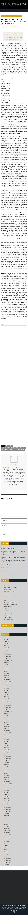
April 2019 (6, 824)
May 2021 (6, 771)
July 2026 (6, 639)
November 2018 (7, 834)
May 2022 (6, 745)
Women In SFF (7, 615)
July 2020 (6, 792)
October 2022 (7, 735)
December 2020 (7, 781)
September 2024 (8, 686)
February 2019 (7, 828)
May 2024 (6, 694)
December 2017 (7, 858)
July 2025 (6, 664)
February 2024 (7, 701)
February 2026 (7, 650)
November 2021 (7, 758)
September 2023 (8, 711)
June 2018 (6, 845)
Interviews (6, 598)
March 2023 (6, 724)
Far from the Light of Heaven (8, 447)
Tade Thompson (20, 449)
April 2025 (6, 671)
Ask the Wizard (7, 585)
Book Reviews (4, 16)
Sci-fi (24, 447)
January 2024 (7, 703)
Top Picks (6, 611)
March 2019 (6, 826)
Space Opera (18, 16)
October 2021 (7, 760)
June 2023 (6, 718)
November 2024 (8, 681)
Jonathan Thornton (10, 26)
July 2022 (6, 741)
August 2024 (6, 688)
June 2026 (6, 641)
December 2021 (7, 756)
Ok (14, 912)
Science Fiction (12, 16)
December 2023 (7, 705)
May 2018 (6, 847)
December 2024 (7, 679)
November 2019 (7, 809)
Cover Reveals (7, 589)
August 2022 (6, 739)
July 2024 (6, 690)
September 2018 (8, 839)
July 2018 (6, 843)
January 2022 (7, 754)
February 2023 (7, 726)
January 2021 (7, 779)
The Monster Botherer (9, 602)
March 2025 (6, 673)
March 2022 (6, 749)
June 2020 (6, 794)
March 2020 (6, 800)
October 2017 (7, 862)
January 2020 (7, 805)
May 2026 (6, 643)
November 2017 (7, 860)
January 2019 (7, 830)
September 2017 (8, 864)
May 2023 (6, 720)
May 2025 (6, 669)
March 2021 (6, 775)
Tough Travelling (8, 613)
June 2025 (6, 667)
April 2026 (6, 645)
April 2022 (6, 747)
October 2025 (7, 658)
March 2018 (6, 851)
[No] (26, 909)
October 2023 (7, 709)
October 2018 (7, 837)
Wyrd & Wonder (8, 617)
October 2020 (7, 786)
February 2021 (7, 777)
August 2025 (6, 662)
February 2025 (7, 675)
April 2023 (6, 722)
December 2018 (7, 832)
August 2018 (6, 841)
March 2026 (6, 647)
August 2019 (6, 815)
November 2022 (8, 732)
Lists (5, 600)
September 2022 (8, 737)
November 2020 (8, 783)
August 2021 (6, 764)
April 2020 (6, 798)
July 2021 (6, 766)
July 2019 (6, 817)
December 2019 (7, 807)
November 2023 (8, 707)
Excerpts (6, 594)
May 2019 (6, 822)
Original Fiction (7, 606)
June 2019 (6, 820)
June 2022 (6, 743)
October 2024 (7, 684)
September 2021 (7, 762)
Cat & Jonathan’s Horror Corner (11, 587)
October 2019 (7, 811)
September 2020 (8, 788)
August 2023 (6, 713)
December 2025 (7, 654)
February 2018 (7, 854)
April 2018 (6, 849)
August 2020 (6, 790)
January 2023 (7, 728)
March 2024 (6, 698)
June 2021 (6, 769)
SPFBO (5, 608)
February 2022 (7, 752)
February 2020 (7, 803)
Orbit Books (18, 447)
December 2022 (7, 730)
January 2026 (7, 652)
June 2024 (6, 692)
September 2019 (8, 813)
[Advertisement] (14, 888)
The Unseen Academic (9, 619)
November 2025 (8, 656)
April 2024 (6, 696)
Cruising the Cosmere (9, 591)
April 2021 (6, 773)
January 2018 (7, 856)
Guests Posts (7, 596)
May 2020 (6, 796)
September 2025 (8, 660)
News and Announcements (10, 604)
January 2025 (7, 677)
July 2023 (6, 715)
